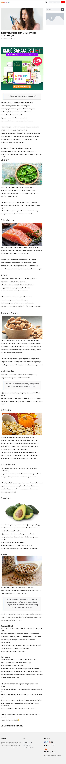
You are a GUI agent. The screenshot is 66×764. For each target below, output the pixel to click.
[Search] (62, 9)
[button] (46, 2)
